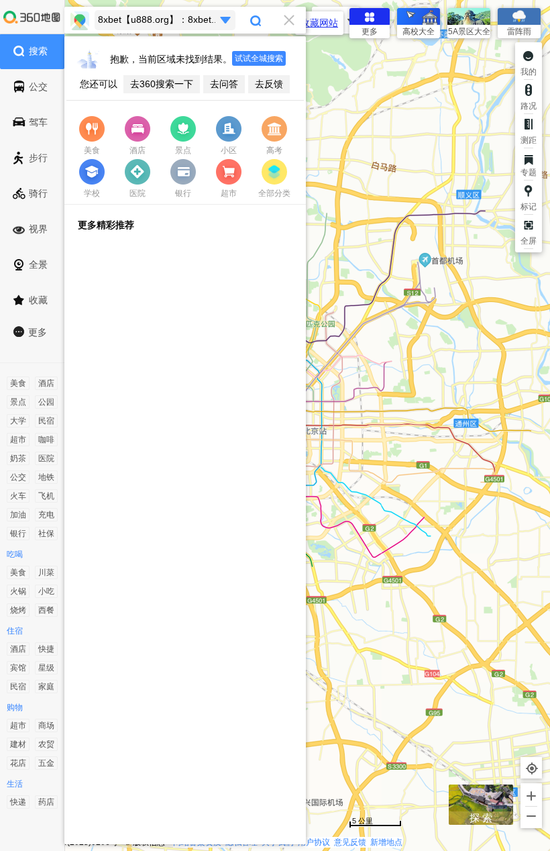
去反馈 (269, 84)
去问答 (224, 84)
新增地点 (386, 842)
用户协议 (314, 842)
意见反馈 (350, 842)
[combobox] (185, 20)
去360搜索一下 (161, 84)
